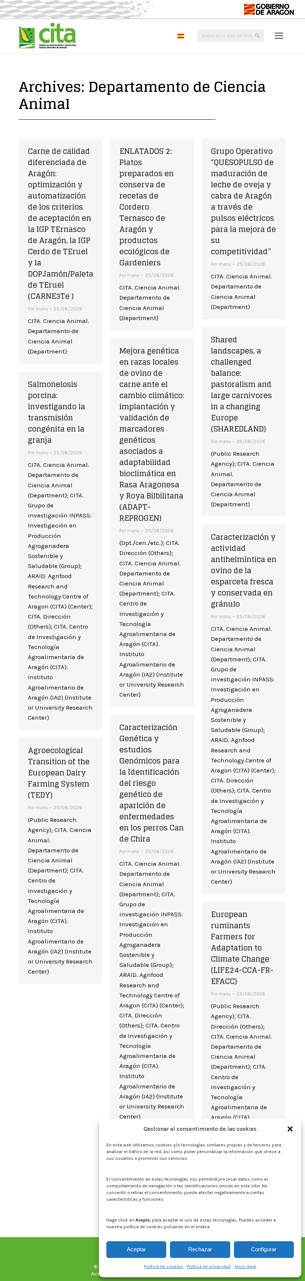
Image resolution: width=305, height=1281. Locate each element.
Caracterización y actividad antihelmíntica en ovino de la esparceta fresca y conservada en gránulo (243, 570)
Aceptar (136, 1249)
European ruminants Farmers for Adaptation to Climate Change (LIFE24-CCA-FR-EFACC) (242, 948)
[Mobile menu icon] (279, 35)
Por (38, 309)
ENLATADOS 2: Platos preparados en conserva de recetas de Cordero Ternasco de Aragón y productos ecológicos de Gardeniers (146, 207)
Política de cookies (163, 1266)
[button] (290, 1129)
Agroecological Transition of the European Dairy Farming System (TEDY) (59, 773)
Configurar (263, 1249)
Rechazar (200, 1249)
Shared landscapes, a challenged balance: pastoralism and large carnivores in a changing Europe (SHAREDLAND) (241, 384)
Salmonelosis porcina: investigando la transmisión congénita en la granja (56, 412)
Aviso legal (245, 1266)
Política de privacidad (209, 1266)
